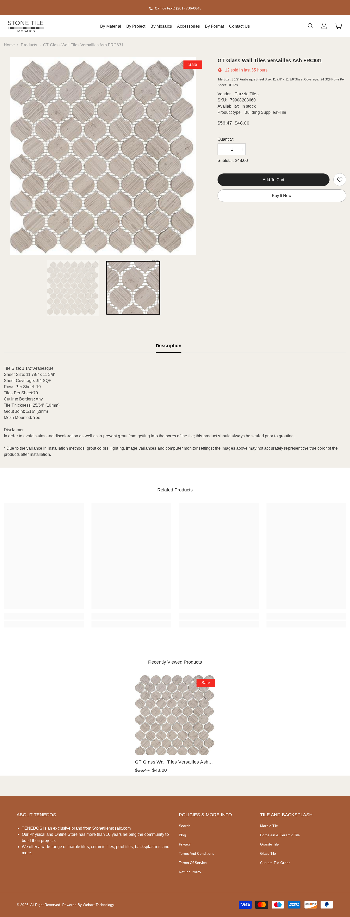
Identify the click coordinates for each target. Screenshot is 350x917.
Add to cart (273, 180)
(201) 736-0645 (188, 8)
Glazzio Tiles (246, 94)
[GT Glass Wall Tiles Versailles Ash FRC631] (175, 715)
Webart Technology (98, 905)
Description (168, 345)
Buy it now (282, 195)
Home (9, 45)
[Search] (310, 25)
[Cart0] (338, 26)
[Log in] (324, 26)
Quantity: (226, 139)
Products (29, 45)
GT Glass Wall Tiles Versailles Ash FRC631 (171, 762)
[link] (339, 179)
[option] (103, 156)
